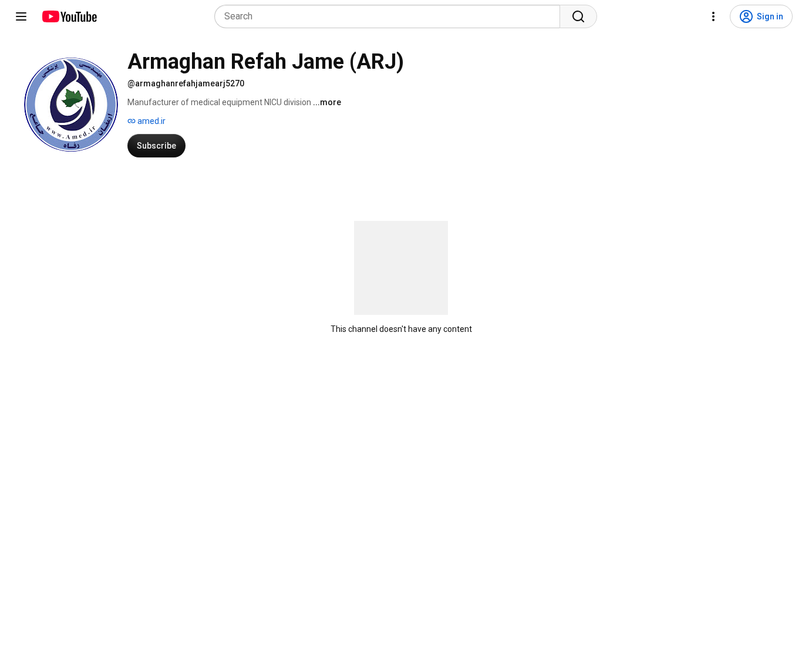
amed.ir (151, 121)
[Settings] (713, 16)
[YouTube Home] (69, 16)
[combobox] (390, 16)
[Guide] (21, 16)
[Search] (578, 16)
